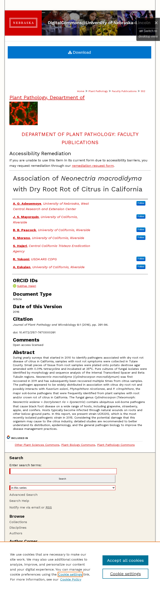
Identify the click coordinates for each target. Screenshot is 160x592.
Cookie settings (70, 574)
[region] (80, 567)
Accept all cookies (125, 560)
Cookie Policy (70, 579)
